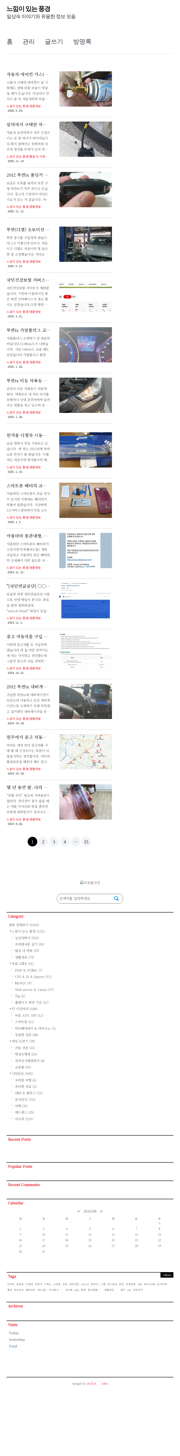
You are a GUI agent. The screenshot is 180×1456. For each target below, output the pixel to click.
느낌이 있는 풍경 (28, 8)
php (76, 1290)
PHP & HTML (28, 970)
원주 (122, 1290)
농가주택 (162, 1284)
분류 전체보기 (24, 924)
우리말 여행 (25, 1080)
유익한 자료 (25, 1086)
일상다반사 (27, 937)
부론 (65, 1284)
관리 (29, 41)
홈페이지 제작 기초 (32, 1002)
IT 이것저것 (25, 1008)
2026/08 (90, 1211)
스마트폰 (24, 1021)
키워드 (47, 1284)
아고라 (24, 1118)
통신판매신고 (95, 1290)
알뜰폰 (20, 1284)
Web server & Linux (34, 989)
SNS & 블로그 (29, 1092)
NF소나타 (149, 1284)
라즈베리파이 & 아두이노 (35, 1028)
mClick (91, 1383)
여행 (21, 1105)
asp (129, 1290)
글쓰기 (54, 41)
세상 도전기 (23, 1041)
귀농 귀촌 (25, 1047)
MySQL (23, 983)
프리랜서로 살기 (29, 944)
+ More (166, 1275)
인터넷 (10, 1284)
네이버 (68, 1290)
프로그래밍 (23, 963)
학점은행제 (26, 1054)
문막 (121, 1284)
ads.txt (85, 1284)
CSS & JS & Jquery (33, 976)
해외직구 (30, 1290)
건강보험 (130, 1284)
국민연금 (74, 1284)
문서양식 (25, 1099)
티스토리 (112, 1284)
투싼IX (95, 1284)
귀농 (139, 1284)
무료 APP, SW (29, 1015)
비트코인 (19, 1290)
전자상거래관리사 (30, 1060)
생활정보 (24, 957)
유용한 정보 (26, 1034)
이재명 (29, 1284)
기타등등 (22, 1073)
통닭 (9, 1290)
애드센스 (24, 1112)
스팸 (103, 1284)
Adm (104, 1383)
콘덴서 (38, 1284)
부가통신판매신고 (56, 1290)
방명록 (82, 41)
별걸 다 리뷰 (27, 950)
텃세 (83, 1290)
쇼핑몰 (23, 1067)
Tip (20, 996)
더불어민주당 (111, 1290)
